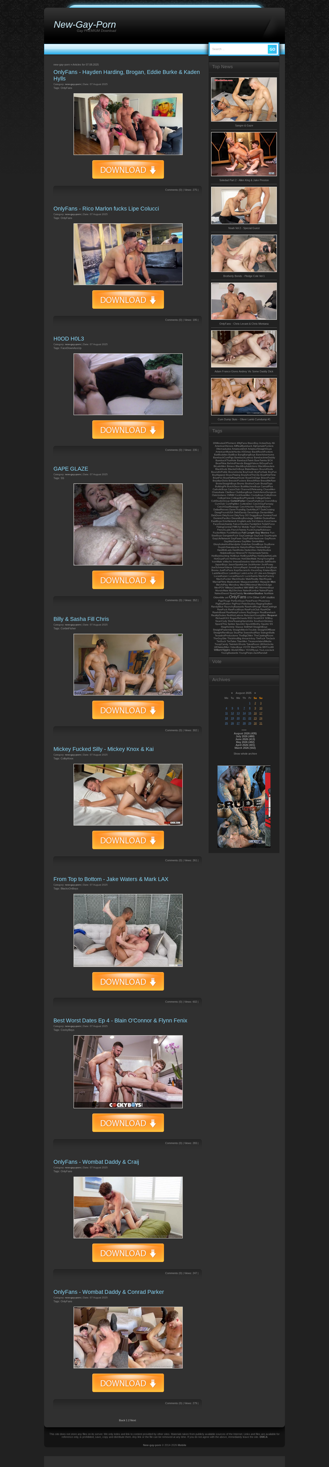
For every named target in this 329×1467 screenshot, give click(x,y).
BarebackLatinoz (243, 457)
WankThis (256, 647)
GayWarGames (232, 541)
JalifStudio (270, 561)
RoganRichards (238, 618)
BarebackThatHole (226, 460)
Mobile (182, 1445)
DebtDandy (240, 512)
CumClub (220, 503)
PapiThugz (224, 600)
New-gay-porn (152, 1445)
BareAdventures (265, 454)
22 (249, 718)
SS (62, 478)
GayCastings (246, 535)
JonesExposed (256, 567)
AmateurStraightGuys (260, 448)
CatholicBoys (220, 489)
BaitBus (232, 454)
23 (255, 718)
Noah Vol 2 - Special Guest (244, 228)
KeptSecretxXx (242, 570)
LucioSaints (251, 576)
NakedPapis (266, 590)
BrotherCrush (252, 483)
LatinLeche (247, 573)
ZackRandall (260, 652)
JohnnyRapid (240, 567)
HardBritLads (224, 550)
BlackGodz (221, 469)
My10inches (235, 590)
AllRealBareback (243, 446)
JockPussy (267, 564)
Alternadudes (223, 448)
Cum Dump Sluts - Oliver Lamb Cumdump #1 (244, 419)
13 (238, 713)
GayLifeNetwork (221, 538)
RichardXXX (222, 618)
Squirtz (265, 624)
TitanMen (242, 641)
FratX (253, 527)
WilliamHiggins (222, 649)
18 (226, 718)
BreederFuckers (237, 480)
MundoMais (221, 590)
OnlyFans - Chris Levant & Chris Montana (244, 323)
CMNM (230, 495)
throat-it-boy (248, 638)
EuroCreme (270, 521)
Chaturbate (218, 492)
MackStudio (238, 579)
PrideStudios (248, 603)
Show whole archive (245, 753)
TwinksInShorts (237, 644)
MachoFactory (266, 576)
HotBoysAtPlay (248, 555)
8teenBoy (253, 443)
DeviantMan (266, 512)
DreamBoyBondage (242, 518)
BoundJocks (235, 472)
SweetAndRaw (251, 632)
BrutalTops (266, 483)
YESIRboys (252, 650)
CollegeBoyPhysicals (242, 498)
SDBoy (269, 618)
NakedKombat (251, 590)
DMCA (264, 1436)
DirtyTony (239, 515)
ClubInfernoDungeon (264, 492)
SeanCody (221, 621)
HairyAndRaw (247, 547)
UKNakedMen (222, 647)
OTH (249, 597)
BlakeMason (252, 469)
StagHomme (228, 626)
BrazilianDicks (220, 480)
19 (232, 718)
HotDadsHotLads (266, 555)
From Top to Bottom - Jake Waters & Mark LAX (110, 879)
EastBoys (216, 521)
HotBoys (234, 555)
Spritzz (231, 624)
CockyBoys (67, 1029)
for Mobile (243, 527)
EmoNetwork (230, 521)
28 (244, 723)
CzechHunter (247, 506)
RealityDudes (218, 615)
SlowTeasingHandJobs (240, 621)
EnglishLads (244, 521)
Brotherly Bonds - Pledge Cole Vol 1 (244, 276)
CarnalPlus (267, 486)
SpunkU (240, 624)
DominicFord (270, 515)
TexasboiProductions (226, 635)
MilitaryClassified (234, 587)
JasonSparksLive (237, 564)
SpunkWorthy (252, 624)
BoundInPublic (219, 472)
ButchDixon (233, 486)
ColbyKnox (67, 758)
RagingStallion (264, 603)
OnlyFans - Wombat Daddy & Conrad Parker (108, 1292)
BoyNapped (218, 475)
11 (226, 713)
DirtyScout (228, 515)
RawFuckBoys (236, 609)
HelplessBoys (227, 553)
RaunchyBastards (234, 606)
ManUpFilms (219, 581)
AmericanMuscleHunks (228, 451)
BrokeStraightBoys (226, 483)
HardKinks (238, 550)
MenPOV (219, 587)
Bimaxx (231, 466)
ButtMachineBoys (250, 486)
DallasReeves (221, 509)
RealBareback (268, 612)
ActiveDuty (265, 443)
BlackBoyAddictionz (246, 466)
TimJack (270, 638)
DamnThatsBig (237, 509)
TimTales (231, 641)
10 (260, 708)
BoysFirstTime (268, 475)
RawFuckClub (252, 609)
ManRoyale (265, 579)
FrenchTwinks (238, 529)
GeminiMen (258, 541)
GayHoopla (270, 535)
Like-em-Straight (267, 573)
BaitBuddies (221, 454)
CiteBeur (230, 492)
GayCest (258, 535)
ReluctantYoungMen (255, 615)
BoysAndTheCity (250, 475)
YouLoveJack (266, 650)
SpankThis (221, 624)
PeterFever (251, 600)
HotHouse (235, 558)
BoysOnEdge (252, 477)
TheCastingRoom (263, 635)
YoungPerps (246, 652)
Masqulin (265, 581)
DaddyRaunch (263, 506)
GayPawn (236, 538)
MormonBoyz (266, 587)
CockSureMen (242, 495)
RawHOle (265, 609)
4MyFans (242, 443)
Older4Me (218, 597)
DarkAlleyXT (253, 509)
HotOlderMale (249, 558)
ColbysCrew (223, 498)
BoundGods (266, 469)
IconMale (217, 561)
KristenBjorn (269, 570)
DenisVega (253, 512)
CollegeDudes (263, 498)
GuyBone (269, 544)
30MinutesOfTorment (224, 443)
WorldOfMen (238, 650)
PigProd (236, 603)
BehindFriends (235, 463)
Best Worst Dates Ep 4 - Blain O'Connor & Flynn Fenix (120, 1020)
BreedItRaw (253, 480)
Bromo (240, 483)
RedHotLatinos (235, 615)
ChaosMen (269, 489)
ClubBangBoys (244, 492)
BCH (270, 460)
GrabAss (246, 544)
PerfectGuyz (238, 600)
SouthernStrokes (263, 621)
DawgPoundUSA (224, 512)
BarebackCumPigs (223, 457)
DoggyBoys (256, 515)
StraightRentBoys (223, 632)
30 (255, 723)
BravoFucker (268, 477)
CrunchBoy (271, 501)
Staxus (239, 626)
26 (232, 723)
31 (260, 723)
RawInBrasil (218, 612)
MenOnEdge (265, 584)
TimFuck (260, 638)
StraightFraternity (222, 629)
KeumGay (256, 570)
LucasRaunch (236, 576)
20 (238, 718)
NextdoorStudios (253, 593)
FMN (234, 527)
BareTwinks (260, 460)
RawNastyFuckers (236, 612)
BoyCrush (248, 472)
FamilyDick (255, 524)
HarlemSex (250, 550)
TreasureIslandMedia (259, 641)
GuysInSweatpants (228, 547)
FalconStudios (241, 524)
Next (133, 1420)
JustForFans (226, 570)
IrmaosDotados (241, 561)
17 (260, 713)
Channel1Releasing (252, 489)
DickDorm (216, 515)
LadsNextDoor (220, 573)
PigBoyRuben (223, 603)
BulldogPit (220, 486)
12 (232, 713)
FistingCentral (224, 527)
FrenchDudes (264, 527)
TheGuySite (220, 638)
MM (246, 587)
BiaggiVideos (251, 463)
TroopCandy (221, 644)
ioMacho (227, 561)
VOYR (246, 647)
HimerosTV (242, 553)
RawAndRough (253, 606)
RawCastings (269, 606)
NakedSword (222, 593)
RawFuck (222, 609)
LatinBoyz (234, 573)
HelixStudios (264, 550)
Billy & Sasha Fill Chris (81, 619)
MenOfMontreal (248, 584)
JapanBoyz (221, 564)
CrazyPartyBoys (255, 501)
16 (255, 713)
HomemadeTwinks (258, 553)
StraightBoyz (260, 626)
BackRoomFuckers (262, 451)
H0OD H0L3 (68, 339)
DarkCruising (268, 509)
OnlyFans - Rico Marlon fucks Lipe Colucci (106, 208)
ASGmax (246, 451)
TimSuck (221, 641)
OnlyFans (66, 87)
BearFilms (221, 463)
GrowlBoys (257, 544)
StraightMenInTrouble (245, 629)
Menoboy (234, 584)
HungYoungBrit (265, 558)
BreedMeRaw (268, 480)
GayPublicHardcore (253, 538)
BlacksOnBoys (69, 888)
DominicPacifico (222, 518)
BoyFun (272, 472)
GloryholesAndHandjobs (226, 544)
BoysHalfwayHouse (234, 477)
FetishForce (268, 524)
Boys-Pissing (233, 475)
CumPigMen (232, 503)
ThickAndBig (234, 638)
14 (244, 713)
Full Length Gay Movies (255, 532)
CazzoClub (234, 489)
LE (255, 573)
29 (249, 723)
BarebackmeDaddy (264, 457)
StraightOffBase (266, 629)
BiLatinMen (220, 466)
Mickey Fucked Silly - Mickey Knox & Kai (103, 749)
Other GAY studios (264, 597)
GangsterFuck (230, 535)
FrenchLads (223, 529)
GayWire (246, 541)
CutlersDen (246, 503)
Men (273, 581)
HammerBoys (263, 547)
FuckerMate (219, 532)
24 (260, 718)
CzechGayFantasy (263, 503)
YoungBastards (229, 652)
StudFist (238, 632)
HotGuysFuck (221, 558)
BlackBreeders (266, 466)
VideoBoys (236, 647)
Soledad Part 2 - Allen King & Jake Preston (244, 180)
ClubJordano (219, 495)
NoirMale (269, 593)
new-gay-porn (73, 84)
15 (249, 713)
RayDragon (253, 612)
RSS (250, 618)
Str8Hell (248, 626)
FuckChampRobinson (259, 529)
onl (226, 597)
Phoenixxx (264, 600)
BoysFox (218, 477)
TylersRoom (252, 644)
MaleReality (252, 579)
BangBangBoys (246, 454)
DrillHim (258, 518)
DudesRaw (269, 518)
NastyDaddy (236, 593)
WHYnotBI (268, 647)
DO (247, 515)
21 (244, 718)
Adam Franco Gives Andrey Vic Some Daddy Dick (244, 371)
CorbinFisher (68, 628)
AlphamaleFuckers (263, 446)
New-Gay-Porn (85, 24)
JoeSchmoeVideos (221, 567)
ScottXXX (258, 618)
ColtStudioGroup (220, 501)
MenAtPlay (222, 584)
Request (272, 615)
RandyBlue (217, 606)
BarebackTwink (245, 460)
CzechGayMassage (228, 506)
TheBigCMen (246, 635)
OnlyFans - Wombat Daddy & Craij (96, 1162)
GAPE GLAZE (70, 469)
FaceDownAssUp (71, 348)
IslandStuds (257, 561)
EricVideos (257, 521)
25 (226, 723)
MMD (251, 587)
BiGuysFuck (266, 463)
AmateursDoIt (239, 448)
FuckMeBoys (234, 532)
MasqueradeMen (250, 581)
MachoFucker (223, 579)
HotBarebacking (220, 555)
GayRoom (270, 538)
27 (238, 723)
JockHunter (254, 564)
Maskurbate (233, 581)
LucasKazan (221, 576)
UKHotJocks (266, 644)
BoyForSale (260, 472)
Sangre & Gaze (244, 125)
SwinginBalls (268, 632)
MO (257, 587)
